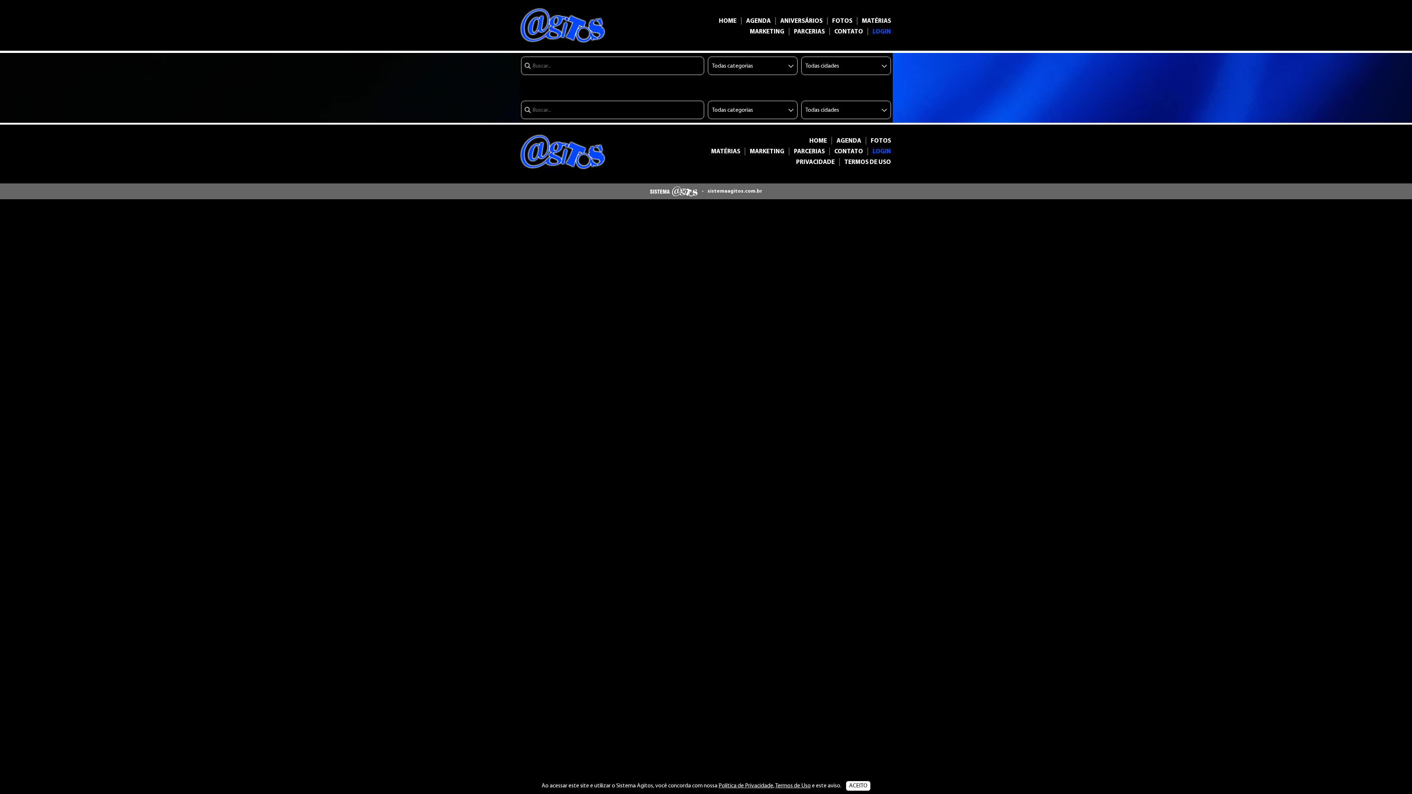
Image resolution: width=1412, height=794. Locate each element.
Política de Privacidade (746, 786)
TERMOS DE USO (867, 162)
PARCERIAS (809, 32)
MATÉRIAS (876, 21)
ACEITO (858, 786)
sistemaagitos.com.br (734, 191)
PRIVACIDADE (815, 162)
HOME (728, 21)
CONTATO (848, 32)
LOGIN (882, 32)
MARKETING (767, 32)
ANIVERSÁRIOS (801, 21)
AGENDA (758, 21)
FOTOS (842, 21)
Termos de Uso (793, 786)
